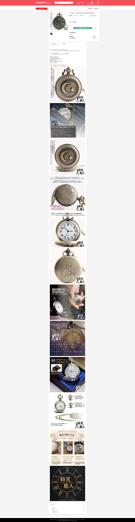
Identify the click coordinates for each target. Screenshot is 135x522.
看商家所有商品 (93, 15)
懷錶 (70, 34)
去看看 (94, 36)
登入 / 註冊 (97, 1)
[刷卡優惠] (90, 8)
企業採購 (79, 2)
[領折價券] (96, 8)
